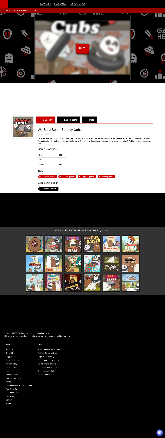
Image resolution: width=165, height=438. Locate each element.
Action (8, 403)
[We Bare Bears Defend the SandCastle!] (111, 244)
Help (7, 371)
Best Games (60, 4)
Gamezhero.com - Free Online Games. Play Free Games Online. (22, 4)
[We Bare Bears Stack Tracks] (53, 263)
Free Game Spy (12, 389)
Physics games (88, 177)
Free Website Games (14, 378)
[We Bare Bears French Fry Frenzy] (34, 263)
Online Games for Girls (47, 364)
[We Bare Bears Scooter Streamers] (130, 244)
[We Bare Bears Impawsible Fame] (34, 282)
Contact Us (10, 353)
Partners (9, 382)
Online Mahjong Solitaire (47, 367)
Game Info (48, 120)
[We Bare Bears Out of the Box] (130, 263)
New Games (45, 4)
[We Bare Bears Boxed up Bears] (53, 244)
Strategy (9, 400)
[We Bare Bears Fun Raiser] (92, 244)
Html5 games (107, 177)
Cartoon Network (49, 189)
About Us (9, 349)
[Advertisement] (82, 99)
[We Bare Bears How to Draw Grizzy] (34, 244)
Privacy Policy (11, 364)
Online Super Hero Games (48, 360)
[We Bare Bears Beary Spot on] (53, 282)
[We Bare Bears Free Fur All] (111, 263)
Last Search (10, 396)
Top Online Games (13, 393)
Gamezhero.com (28, 333)
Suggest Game (12, 357)
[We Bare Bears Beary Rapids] (92, 263)
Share (91, 120)
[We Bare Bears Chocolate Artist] (73, 263)
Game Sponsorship (13, 360)
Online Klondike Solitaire (48, 371)
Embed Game (70, 120)
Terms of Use (11, 367)
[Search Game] (161, 4)
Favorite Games (12, 375)
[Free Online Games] (2, 10)
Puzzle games (68, 177)
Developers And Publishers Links (19, 385)
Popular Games (77, 4)
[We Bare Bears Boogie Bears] (111, 282)
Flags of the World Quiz (47, 357)
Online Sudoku (44, 375)
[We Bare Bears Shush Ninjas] (73, 282)
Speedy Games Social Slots (49, 349)
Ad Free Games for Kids (47, 353)
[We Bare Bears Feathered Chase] (130, 282)
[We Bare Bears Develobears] (73, 244)
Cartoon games (49, 177)
